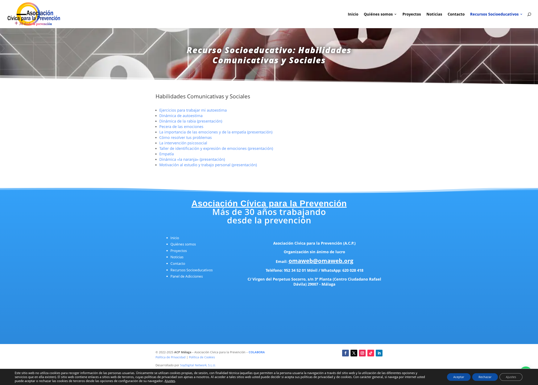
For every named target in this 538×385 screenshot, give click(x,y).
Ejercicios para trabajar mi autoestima (193, 110)
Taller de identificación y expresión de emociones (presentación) (216, 148)
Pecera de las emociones (181, 126)
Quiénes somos (378, 15)
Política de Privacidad (171, 357)
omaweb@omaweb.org (321, 261)
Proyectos (411, 15)
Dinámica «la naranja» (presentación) (192, 159)
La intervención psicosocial (183, 142)
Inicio (353, 15)
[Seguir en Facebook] (345, 353)
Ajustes (170, 381)
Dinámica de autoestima (181, 115)
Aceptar (458, 377)
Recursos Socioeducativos (494, 15)
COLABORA (257, 352)
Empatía (166, 153)
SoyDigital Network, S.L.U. (198, 365)
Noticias (434, 15)
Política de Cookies (202, 357)
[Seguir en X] (354, 353)
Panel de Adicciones (186, 276)
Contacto (456, 15)
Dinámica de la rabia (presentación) (190, 121)
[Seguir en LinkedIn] (379, 353)
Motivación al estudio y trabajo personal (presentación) (208, 164)
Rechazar (485, 377)
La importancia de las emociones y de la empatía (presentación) (215, 131)
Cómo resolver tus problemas (185, 137)
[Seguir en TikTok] (370, 353)
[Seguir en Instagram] (362, 353)
